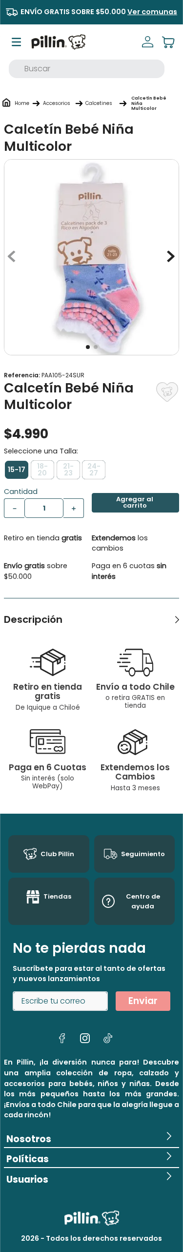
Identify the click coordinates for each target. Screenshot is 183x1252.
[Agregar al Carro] (136, 503)
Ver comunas (152, 12)
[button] (16, 470)
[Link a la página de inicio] (22, 103)
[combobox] (86, 69)
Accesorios (56, 103)
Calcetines (98, 103)
